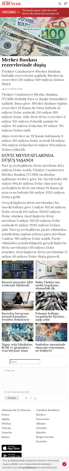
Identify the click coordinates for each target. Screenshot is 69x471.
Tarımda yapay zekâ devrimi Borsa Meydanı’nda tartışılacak (40, 12)
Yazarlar (7, 432)
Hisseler (41, 432)
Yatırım (6, 428)
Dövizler (41, 428)
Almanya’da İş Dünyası (16, 410)
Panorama (42, 419)
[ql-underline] (35, 398)
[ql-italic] (31, 398)
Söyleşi (6, 423)
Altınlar (41, 423)
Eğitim (6, 419)
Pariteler (41, 441)
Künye (6, 437)
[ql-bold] (26, 398)
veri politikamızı (27, 467)
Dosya (5, 414)
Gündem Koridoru (48, 410)
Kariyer (41, 414)
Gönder (12, 398)
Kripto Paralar (45, 437)
